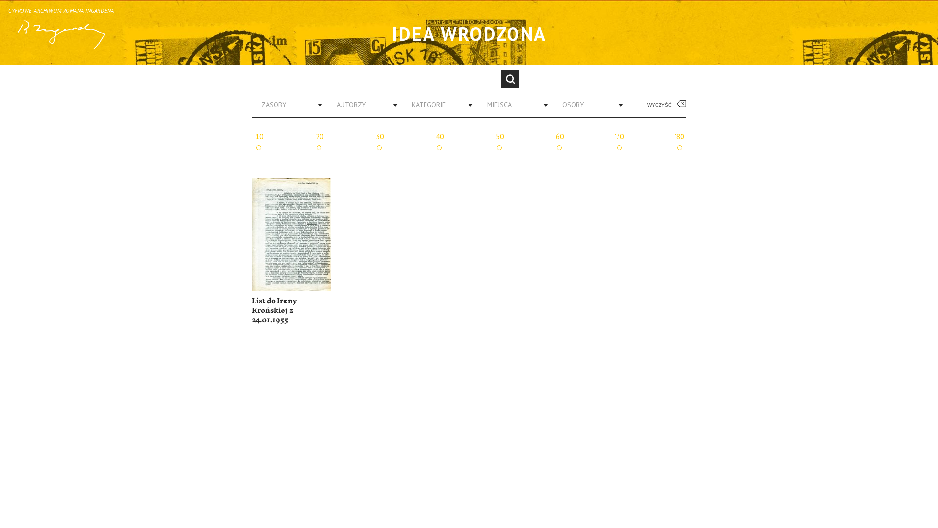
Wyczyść (659, 105)
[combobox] (288, 104)
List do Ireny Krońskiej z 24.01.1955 (274, 310)
